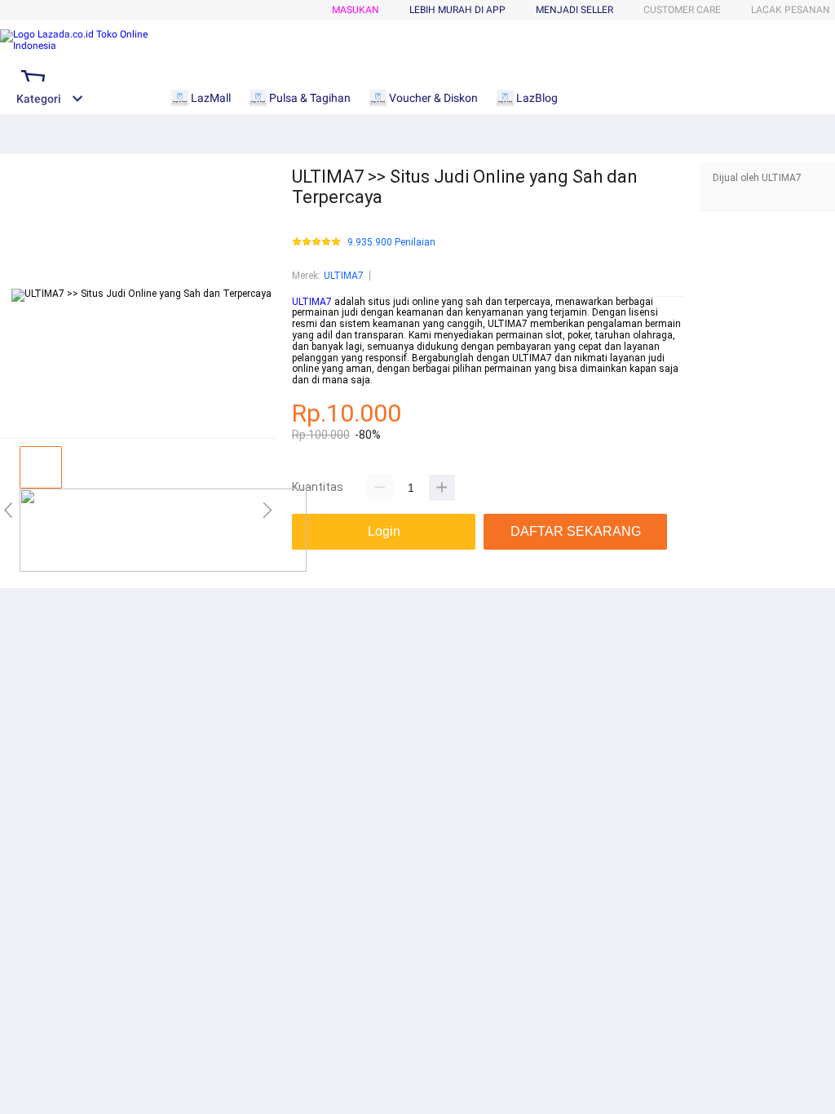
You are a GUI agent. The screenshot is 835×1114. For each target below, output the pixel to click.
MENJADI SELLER (574, 9)
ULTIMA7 (344, 275)
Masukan (355, 9)
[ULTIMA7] (163, 568)
